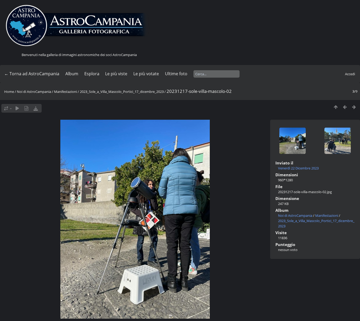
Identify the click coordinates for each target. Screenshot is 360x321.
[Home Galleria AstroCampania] (79, 25)
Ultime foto (176, 74)
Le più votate (146, 74)
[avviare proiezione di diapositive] (17, 108)
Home (9, 91)
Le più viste (116, 74)
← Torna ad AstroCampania (31, 74)
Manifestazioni (65, 91)
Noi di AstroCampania (34, 91)
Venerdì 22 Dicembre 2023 (298, 168)
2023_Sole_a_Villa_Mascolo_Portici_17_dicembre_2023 (122, 91)
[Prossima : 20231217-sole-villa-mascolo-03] (354, 107)
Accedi (350, 74)
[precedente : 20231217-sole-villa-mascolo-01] (344, 107)
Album (71, 74)
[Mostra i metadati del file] (26, 108)
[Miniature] (335, 107)
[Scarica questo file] (35, 108)
